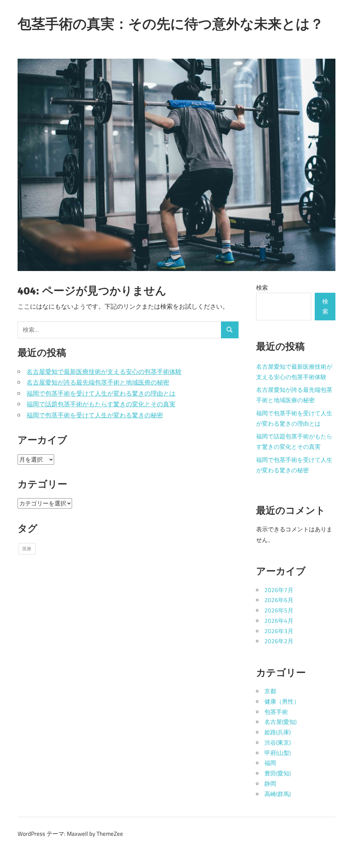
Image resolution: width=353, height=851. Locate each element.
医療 (26, 548)
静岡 (270, 783)
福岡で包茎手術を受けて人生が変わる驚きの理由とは (101, 393)
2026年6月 (278, 600)
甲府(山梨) (277, 752)
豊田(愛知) (277, 773)
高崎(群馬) (277, 794)
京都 (270, 691)
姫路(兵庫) (277, 732)
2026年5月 (278, 610)
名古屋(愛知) (280, 721)
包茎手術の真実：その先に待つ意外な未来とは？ (171, 23)
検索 (262, 287)
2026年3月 (278, 631)
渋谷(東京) (277, 742)
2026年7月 (278, 590)
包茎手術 (276, 711)
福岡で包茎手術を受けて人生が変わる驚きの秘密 (95, 415)
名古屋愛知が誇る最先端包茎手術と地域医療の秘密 (98, 382)
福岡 (270, 762)
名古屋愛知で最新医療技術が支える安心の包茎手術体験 (104, 371)
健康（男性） (282, 701)
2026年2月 (278, 641)
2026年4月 (278, 620)
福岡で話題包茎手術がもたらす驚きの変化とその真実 (101, 404)
